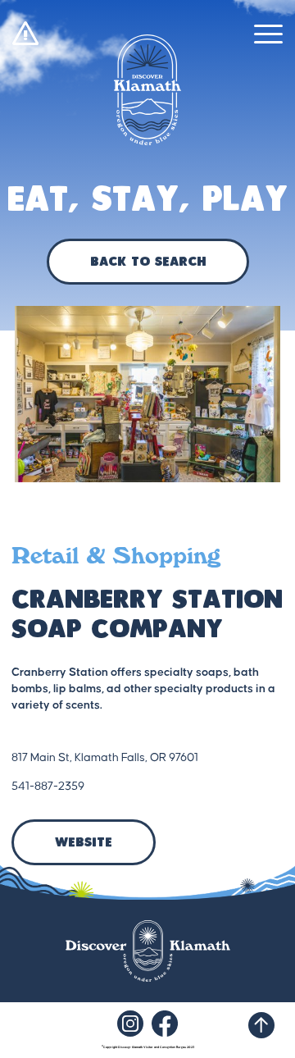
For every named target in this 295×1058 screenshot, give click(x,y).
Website (83, 843)
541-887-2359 (47, 786)
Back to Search (148, 262)
